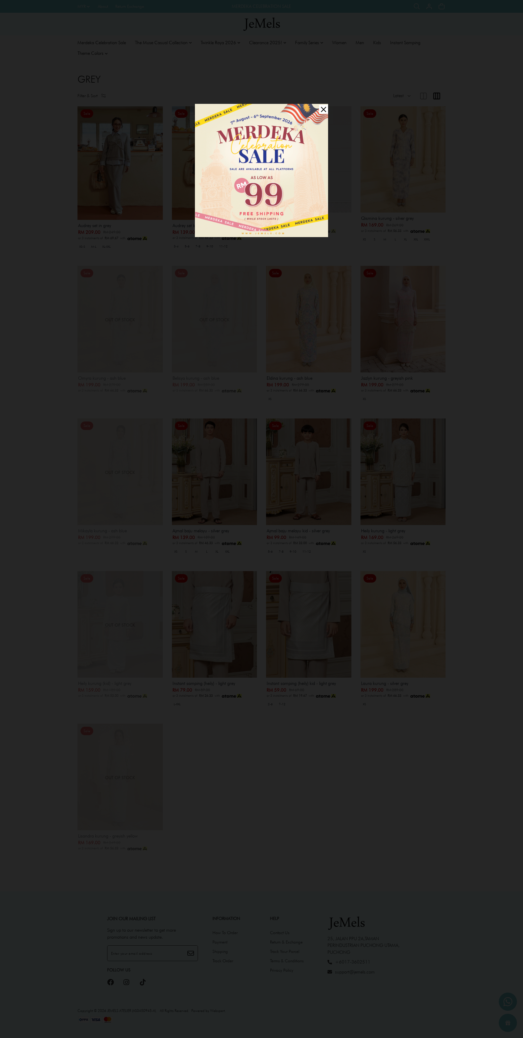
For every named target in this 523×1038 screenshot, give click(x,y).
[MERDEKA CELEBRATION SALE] (261, 170)
